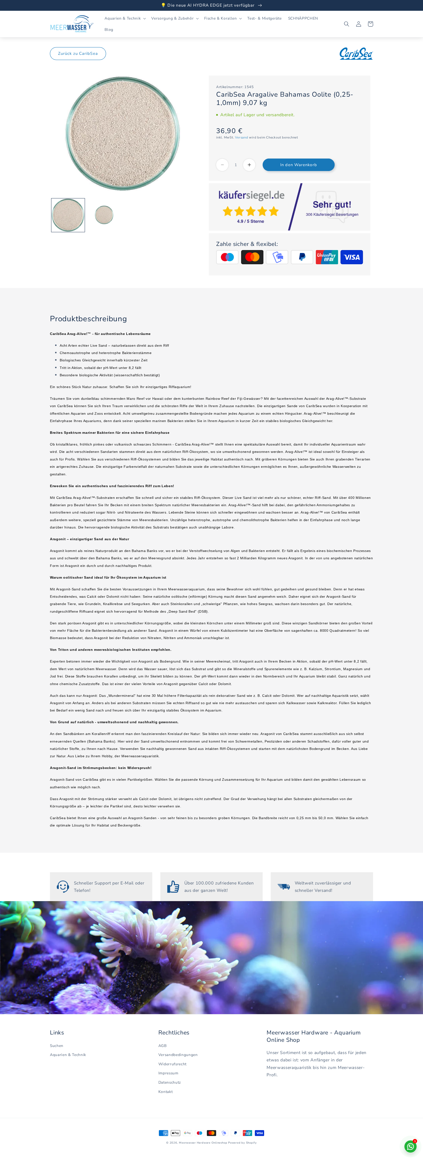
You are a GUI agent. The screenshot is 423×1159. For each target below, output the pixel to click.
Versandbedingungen (178, 1054)
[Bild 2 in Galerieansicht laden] (104, 215)
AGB (162, 1045)
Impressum (168, 1073)
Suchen (56, 1045)
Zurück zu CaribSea (78, 53)
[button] (124, 18)
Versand (241, 137)
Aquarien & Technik (68, 1054)
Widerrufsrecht (172, 1064)
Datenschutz (169, 1082)
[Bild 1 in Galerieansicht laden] (68, 215)
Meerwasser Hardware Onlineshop (203, 1143)
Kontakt (165, 1091)
